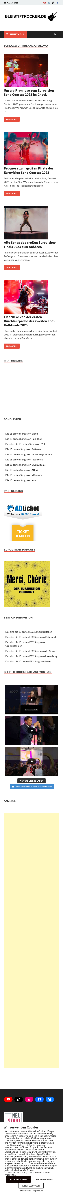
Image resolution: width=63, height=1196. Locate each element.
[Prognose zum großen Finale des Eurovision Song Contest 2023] (31, 149)
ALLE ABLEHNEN (44, 1179)
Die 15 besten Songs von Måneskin (23, 475)
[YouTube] (44, 2)
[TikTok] (53, 2)
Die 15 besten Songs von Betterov (23, 449)
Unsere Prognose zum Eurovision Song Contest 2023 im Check (29, 92)
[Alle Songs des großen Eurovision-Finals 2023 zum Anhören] (31, 223)
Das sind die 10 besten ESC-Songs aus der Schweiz (31, 650)
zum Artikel (10, 118)
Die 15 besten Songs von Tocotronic (24, 459)
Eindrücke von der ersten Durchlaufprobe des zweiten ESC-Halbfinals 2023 (29, 321)
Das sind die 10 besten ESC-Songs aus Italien (28, 631)
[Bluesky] (50, 1099)
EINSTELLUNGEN (31, 1185)
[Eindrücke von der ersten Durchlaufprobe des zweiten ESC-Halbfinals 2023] (31, 297)
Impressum (38, 1190)
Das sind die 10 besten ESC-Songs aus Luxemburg (31, 656)
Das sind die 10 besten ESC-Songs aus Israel (28, 661)
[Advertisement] (31, 940)
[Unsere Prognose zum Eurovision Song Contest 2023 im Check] (31, 71)
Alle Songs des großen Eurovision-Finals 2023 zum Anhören (30, 244)
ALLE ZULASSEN (18, 1179)
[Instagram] (49, 2)
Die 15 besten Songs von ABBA (21, 469)
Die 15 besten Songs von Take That (23, 438)
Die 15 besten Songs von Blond (21, 433)
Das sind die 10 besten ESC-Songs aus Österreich (31, 636)
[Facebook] (57, 2)
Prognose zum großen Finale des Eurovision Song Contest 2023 (28, 170)
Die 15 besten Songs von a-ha (20, 480)
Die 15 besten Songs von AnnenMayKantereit (29, 454)
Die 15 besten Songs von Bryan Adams (25, 464)
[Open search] (55, 34)
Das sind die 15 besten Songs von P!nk (25, 443)
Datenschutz (25, 1190)
